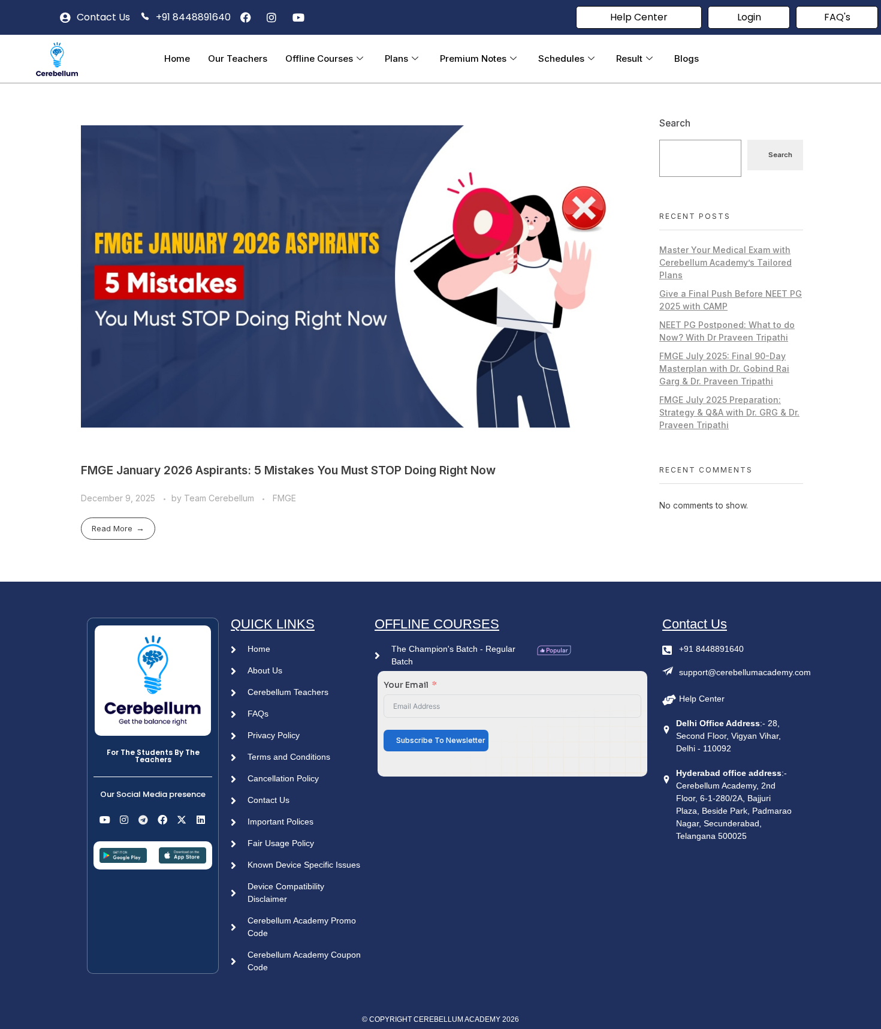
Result (629, 58)
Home (177, 58)
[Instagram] (124, 819)
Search (674, 123)
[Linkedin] (200, 819)
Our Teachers (237, 58)
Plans (396, 58)
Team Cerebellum (220, 498)
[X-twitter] (181, 819)
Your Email (406, 684)
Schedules (561, 58)
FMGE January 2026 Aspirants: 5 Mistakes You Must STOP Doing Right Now (288, 470)
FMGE (284, 498)
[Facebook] (162, 819)
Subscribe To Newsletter (440, 740)
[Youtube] (104, 819)
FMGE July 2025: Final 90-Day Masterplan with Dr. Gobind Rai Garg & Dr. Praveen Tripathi (724, 368)
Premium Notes (473, 58)
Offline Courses (319, 58)
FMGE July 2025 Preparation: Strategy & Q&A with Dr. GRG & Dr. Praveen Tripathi (729, 412)
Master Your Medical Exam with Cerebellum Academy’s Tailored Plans (725, 262)
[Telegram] (143, 819)
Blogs (686, 58)
